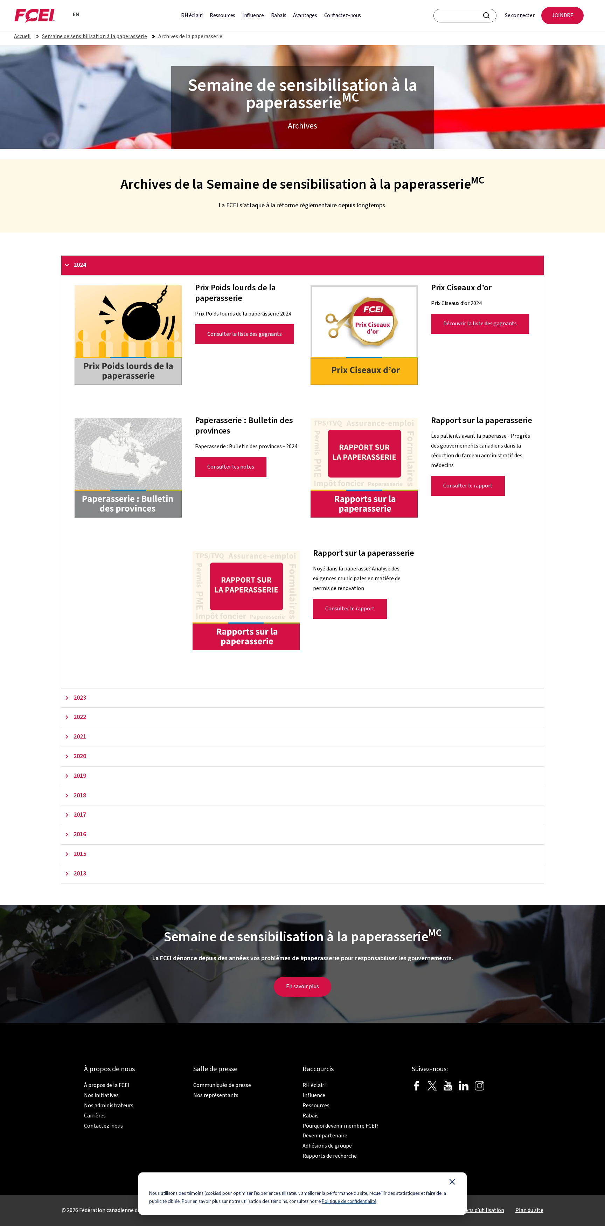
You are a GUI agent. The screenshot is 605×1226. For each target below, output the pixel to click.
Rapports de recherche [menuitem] (329, 1156)
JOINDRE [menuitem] (562, 15)
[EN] (65, 14)
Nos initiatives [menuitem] (101, 1095)
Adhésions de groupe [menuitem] (327, 1146)
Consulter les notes (230, 467)
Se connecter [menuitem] (519, 15)
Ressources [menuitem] (222, 15)
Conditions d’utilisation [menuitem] (475, 1210)
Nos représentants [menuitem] (215, 1095)
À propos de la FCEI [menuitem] (107, 1085)
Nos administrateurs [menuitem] (108, 1105)
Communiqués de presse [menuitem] (222, 1085)
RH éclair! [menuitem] (192, 15)
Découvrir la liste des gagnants (480, 323)
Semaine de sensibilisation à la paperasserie (94, 36)
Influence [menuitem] (253, 15)
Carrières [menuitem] (95, 1116)
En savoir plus (302, 986)
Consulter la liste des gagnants (244, 334)
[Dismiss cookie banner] (452, 1183)
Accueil (22, 36)
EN (76, 14)
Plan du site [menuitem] (529, 1210)
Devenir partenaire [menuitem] (324, 1136)
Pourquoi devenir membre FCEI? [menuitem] (340, 1126)
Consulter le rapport (468, 486)
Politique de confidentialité (349, 1201)
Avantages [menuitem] (305, 15)
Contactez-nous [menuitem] (342, 15)
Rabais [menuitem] (278, 15)
